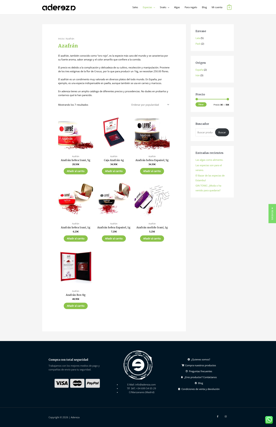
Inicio (61, 38)
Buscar (222, 132)
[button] (272, 213)
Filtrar (201, 104)
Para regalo (191, 7)
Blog (204, 7)
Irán (197, 75)
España (199, 69)
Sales (135, 7)
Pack (198, 43)
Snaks (163, 7)
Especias (147, 7)
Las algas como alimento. (209, 159)
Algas (177, 7)
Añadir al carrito (75, 171)
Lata (197, 38)
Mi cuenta (217, 7)
